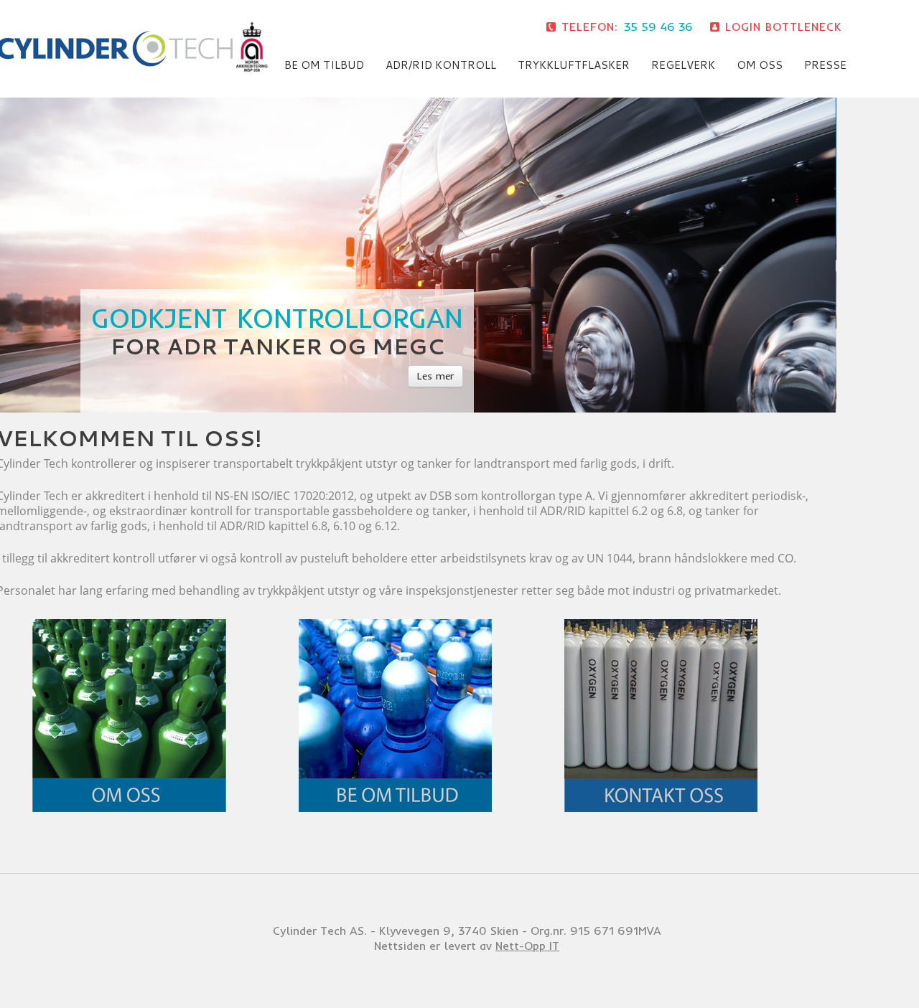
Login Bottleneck (783, 26)
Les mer (435, 375)
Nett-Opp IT (527, 945)
